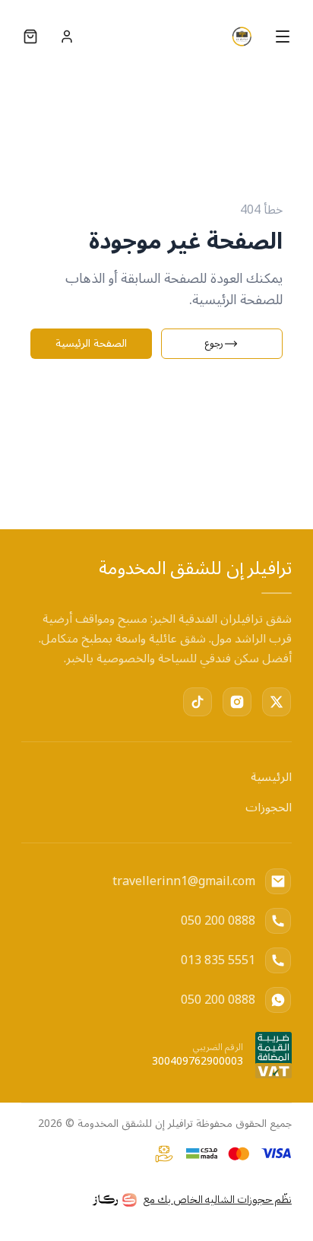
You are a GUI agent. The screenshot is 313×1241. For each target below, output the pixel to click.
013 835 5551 (218, 960)
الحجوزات (268, 807)
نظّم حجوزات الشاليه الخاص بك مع (218, 1200)
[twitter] (276, 702)
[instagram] (237, 702)
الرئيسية (271, 777)
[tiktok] (197, 702)
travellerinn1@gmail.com (183, 881)
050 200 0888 (218, 921)
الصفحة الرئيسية (91, 343)
